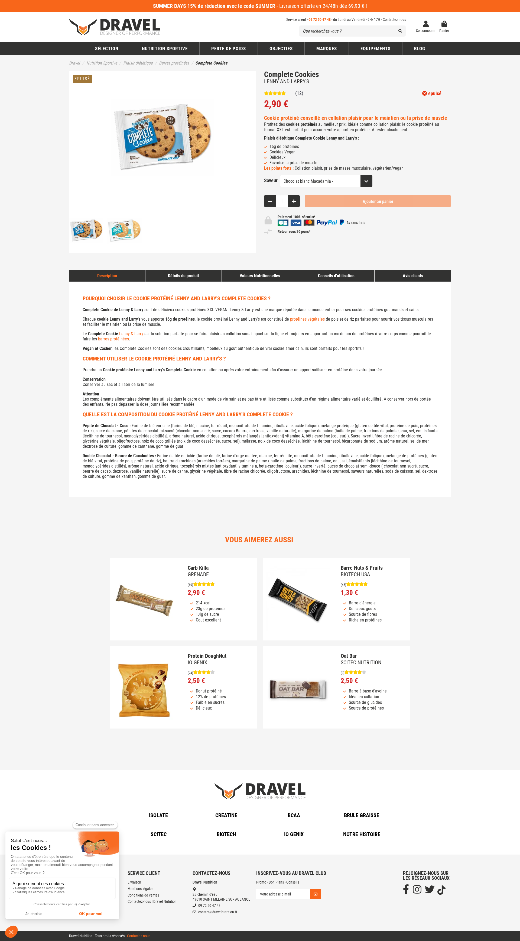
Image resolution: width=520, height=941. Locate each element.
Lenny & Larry (131, 333)
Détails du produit (183, 275)
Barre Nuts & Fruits (362, 568)
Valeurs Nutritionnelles (260, 275)
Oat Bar (349, 656)
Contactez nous (394, 19)
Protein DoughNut (207, 656)
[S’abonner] (315, 894)
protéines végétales (307, 319)
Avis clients (413, 275)
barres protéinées (113, 338)
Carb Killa (198, 568)
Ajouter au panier (378, 201)
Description (107, 275)
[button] (281, 48)
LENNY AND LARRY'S (286, 81)
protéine (362, 129)
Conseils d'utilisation (336, 275)
